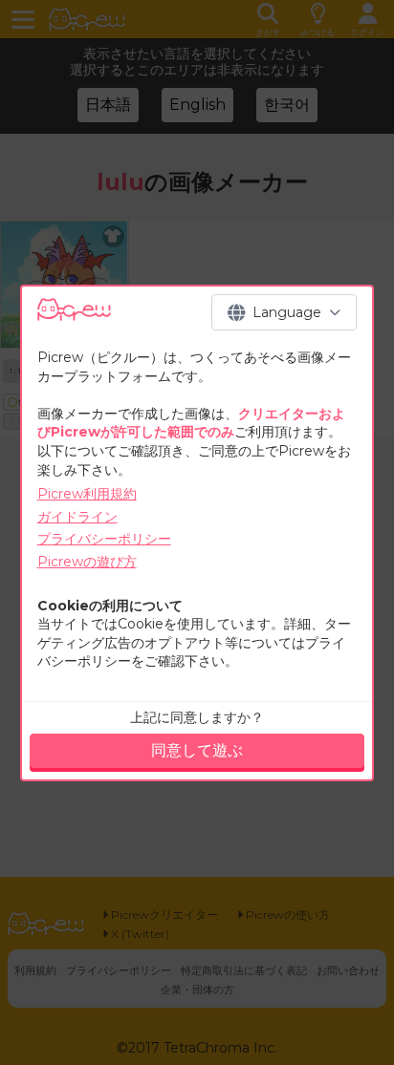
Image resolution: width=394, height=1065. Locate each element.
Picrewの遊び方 (87, 561)
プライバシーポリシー (104, 538)
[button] (284, 312)
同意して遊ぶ (197, 750)
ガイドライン (77, 516)
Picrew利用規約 (87, 493)
